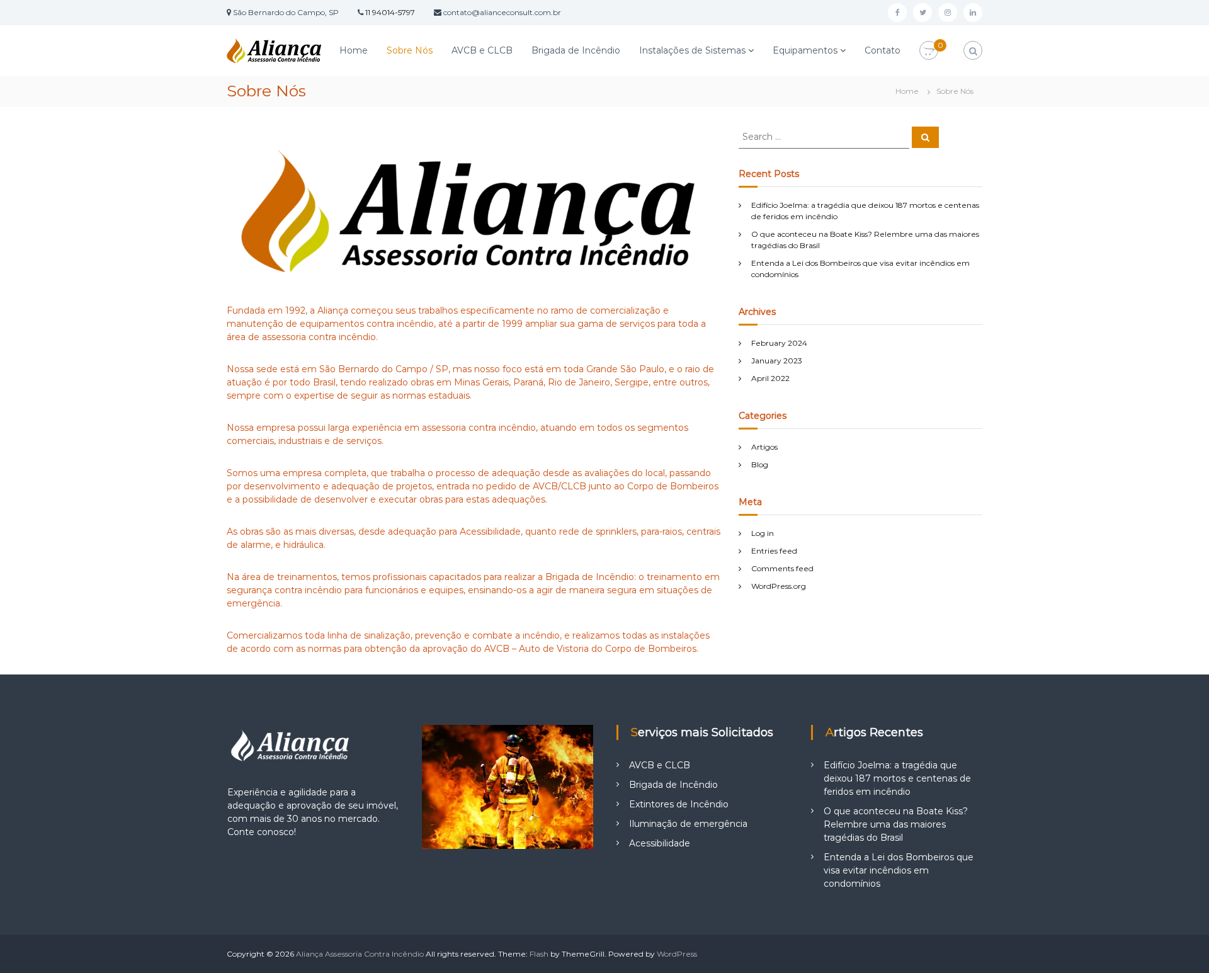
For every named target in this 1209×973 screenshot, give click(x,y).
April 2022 (770, 378)
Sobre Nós (410, 50)
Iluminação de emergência (688, 823)
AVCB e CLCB (482, 50)
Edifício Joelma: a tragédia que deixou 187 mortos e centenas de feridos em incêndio (897, 778)
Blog (759, 464)
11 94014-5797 (390, 12)
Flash (539, 954)
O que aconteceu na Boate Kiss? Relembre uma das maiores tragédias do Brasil (896, 824)
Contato (882, 50)
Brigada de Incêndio (575, 50)
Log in (762, 533)
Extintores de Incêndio (679, 804)
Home (353, 50)
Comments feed (782, 568)
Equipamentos (805, 50)
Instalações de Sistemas (692, 50)
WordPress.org (778, 586)
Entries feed (774, 550)
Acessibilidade (659, 843)
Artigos (764, 447)
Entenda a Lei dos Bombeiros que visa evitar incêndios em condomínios (898, 870)
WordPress (677, 954)
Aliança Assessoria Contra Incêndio (360, 954)
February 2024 (779, 343)
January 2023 (776, 360)
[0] (928, 51)
